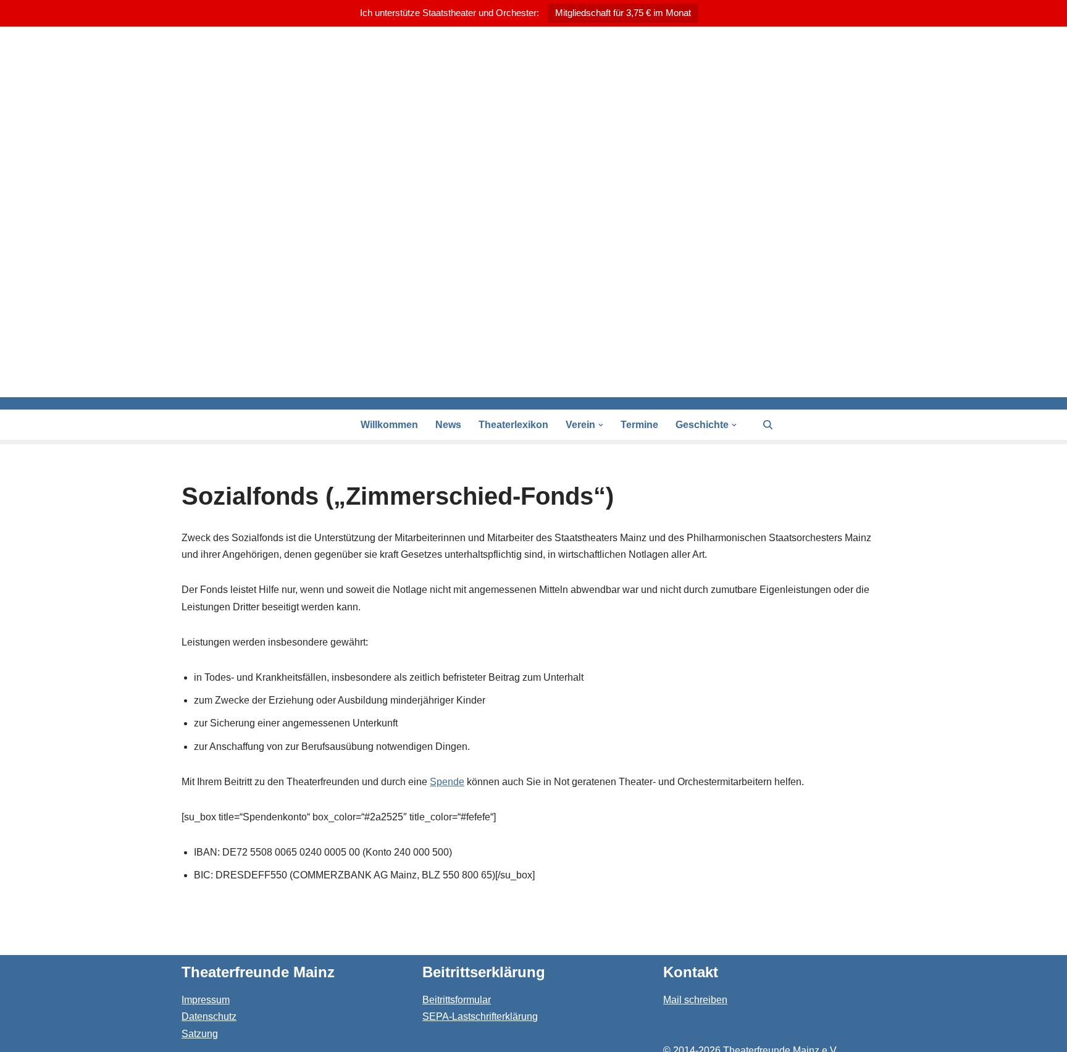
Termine (639, 424)
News (448, 424)
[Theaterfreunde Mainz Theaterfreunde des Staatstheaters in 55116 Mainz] (533, 212)
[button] (600, 425)
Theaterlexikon (513, 424)
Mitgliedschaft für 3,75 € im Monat (623, 12)
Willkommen (389, 424)
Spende (447, 781)
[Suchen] (767, 424)
